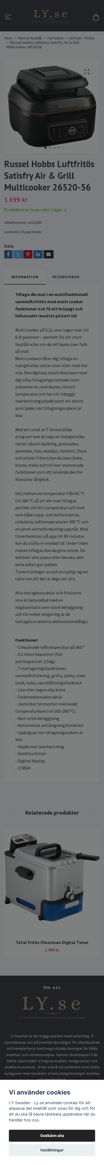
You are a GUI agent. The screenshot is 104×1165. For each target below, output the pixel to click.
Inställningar (52, 1150)
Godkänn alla (52, 1135)
